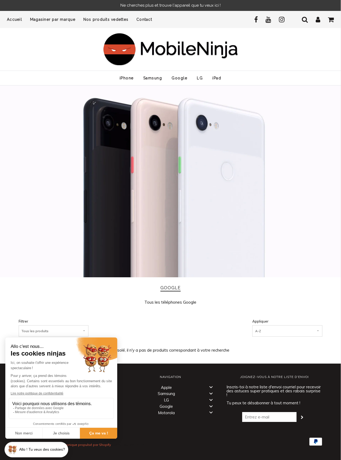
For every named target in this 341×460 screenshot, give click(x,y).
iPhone (127, 78)
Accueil (14, 19)
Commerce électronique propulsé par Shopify (75, 445)
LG (200, 78)
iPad (216, 78)
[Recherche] (301, 19)
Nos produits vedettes (105, 19)
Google (179, 78)
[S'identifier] (314, 19)
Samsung (152, 78)
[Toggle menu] (211, 387)
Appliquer (260, 321)
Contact (144, 19)
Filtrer (23, 321)
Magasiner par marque (52, 19)
